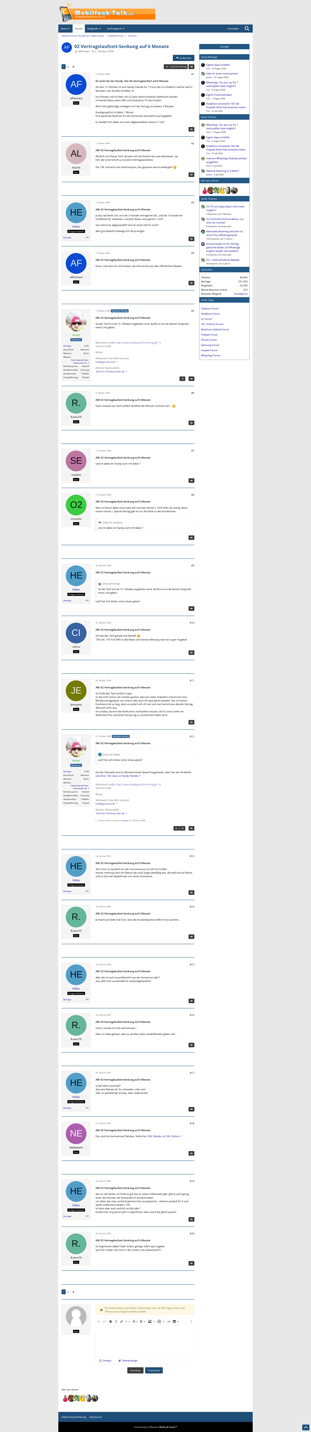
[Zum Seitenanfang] (305, 1427)
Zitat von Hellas (111, 754)
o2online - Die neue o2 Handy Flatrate (117, 775)
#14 (192, 906)
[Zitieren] (191, 129)
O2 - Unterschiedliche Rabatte (222, 259)
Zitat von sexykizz (112, 522)
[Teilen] (191, 66)
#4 (192, 253)
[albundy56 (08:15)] (228, 190)
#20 (192, 1233)
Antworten (154, 1370)
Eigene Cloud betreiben (219, 94)
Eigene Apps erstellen (218, 64)
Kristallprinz (241, 293)
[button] (105, 1360)
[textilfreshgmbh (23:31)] (234, 190)
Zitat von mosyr (111, 583)
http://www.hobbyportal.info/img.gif (136, 342)
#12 (192, 736)
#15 (192, 964)
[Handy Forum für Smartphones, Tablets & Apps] (155, 12)
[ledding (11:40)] (222, 190)
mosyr (125, 820)
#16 (192, 1015)
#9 (192, 565)
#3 (192, 202)
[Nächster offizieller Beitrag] (182, 378)
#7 (192, 450)
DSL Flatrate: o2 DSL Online (163, 1136)
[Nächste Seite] (73, 66)
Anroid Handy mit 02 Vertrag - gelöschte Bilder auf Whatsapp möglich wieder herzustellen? (223, 247)
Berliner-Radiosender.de (110, 371)
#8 (192, 494)
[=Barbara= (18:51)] (205, 190)
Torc (208, 68)
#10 (192, 622)
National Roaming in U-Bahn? (222, 170)
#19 (192, 1181)
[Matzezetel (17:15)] (211, 190)
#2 (192, 143)
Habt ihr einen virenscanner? (222, 73)
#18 (192, 1123)
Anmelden (233, 28)
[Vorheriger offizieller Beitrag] (176, 828)
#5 (192, 310)
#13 (192, 856)
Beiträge (67, 237)
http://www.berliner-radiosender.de (80, 361)
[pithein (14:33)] (216, 190)
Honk (208, 132)
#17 (192, 1072)
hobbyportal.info (105, 361)
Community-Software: (155, 1427)
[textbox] (145, 1341)
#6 (192, 392)
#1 (192, 74)
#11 (192, 680)
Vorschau (135, 1370)
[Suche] (247, 28)
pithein (209, 77)
